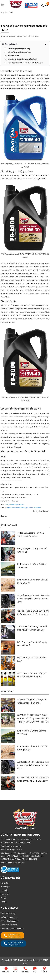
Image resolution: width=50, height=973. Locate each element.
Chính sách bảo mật (8, 913)
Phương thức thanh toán (9, 921)
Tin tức (3, 898)
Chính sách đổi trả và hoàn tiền (12, 928)
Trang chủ (4, 883)
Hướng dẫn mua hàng (9, 917)
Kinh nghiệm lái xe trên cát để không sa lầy (32, 581)
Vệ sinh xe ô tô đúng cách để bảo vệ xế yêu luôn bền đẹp (32, 628)
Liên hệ (3, 902)
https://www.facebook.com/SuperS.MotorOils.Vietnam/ (24, 508)
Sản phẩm (4, 890)
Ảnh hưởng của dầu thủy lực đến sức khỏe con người (31, 675)
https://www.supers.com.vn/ (15, 504)
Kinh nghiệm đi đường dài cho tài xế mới (31, 566)
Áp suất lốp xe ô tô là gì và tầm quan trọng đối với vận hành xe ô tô (33, 598)
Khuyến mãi (5, 894)
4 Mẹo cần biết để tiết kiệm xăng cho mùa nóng (30, 534)
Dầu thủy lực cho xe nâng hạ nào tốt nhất (32, 644)
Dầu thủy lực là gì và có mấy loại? (31, 659)
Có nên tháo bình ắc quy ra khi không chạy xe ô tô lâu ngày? (33, 612)
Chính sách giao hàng (9, 925)
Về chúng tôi (5, 886)
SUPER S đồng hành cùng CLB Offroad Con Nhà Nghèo (31, 701)
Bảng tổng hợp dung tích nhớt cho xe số (32, 550)
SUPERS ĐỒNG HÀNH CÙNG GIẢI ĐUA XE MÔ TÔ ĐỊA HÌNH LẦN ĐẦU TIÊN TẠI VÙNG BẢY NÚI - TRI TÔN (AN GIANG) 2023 (33, 719)
